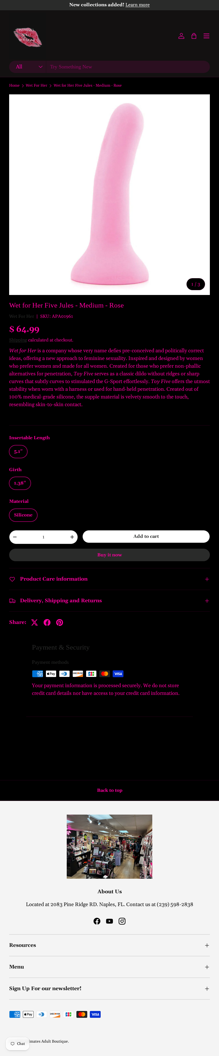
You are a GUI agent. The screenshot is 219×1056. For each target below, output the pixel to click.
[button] (194, 36)
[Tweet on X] (34, 622)
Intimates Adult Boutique (46, 1041)
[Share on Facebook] (47, 622)
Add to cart (146, 536)
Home (14, 86)
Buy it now (109, 555)
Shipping (18, 340)
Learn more (137, 5)
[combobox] (109, 67)
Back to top (109, 790)
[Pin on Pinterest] (59, 622)
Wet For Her (36, 86)
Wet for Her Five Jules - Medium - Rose (88, 86)
